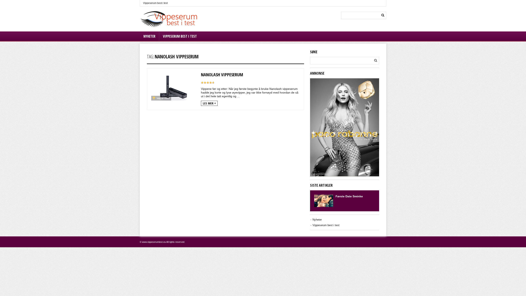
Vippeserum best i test (155, 3)
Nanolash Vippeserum (222, 74)
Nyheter (149, 36)
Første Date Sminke (349, 196)
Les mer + (209, 103)
